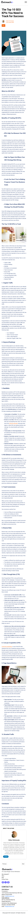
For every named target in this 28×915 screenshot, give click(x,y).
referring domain (13, 423)
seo (3, 25)
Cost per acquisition (7, 646)
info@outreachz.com (9, 896)
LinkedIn (6, 856)
